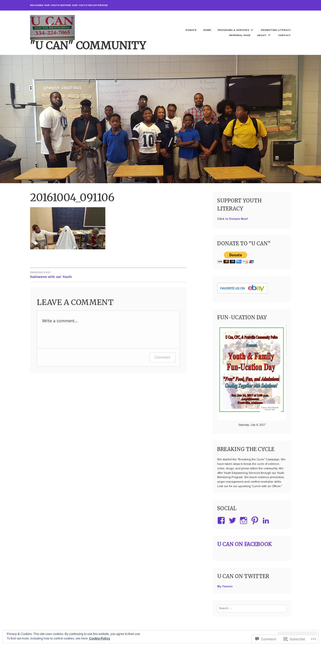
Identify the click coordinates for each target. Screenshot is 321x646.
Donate (191, 30)
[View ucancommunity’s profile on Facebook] (222, 520)
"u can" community (88, 45)
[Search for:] (251, 608)
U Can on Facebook (244, 544)
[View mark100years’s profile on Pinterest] (256, 520)
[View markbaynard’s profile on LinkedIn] (267, 520)
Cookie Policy (99, 638)
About (262, 35)
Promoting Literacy (276, 30)
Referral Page (240, 35)
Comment (162, 357)
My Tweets (225, 586)
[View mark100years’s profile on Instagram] (244, 520)
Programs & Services (233, 30)
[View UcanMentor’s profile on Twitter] (233, 520)
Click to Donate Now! (232, 218)
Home (207, 30)
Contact (284, 35)
